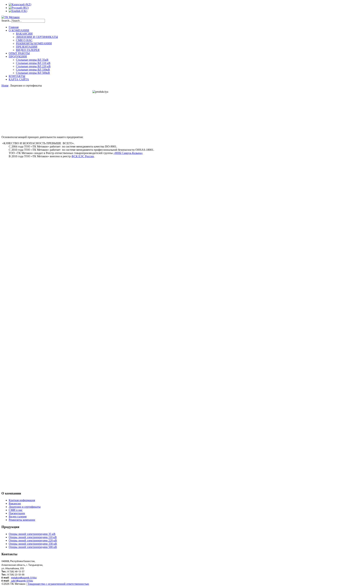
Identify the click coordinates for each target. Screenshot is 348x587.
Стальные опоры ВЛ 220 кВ (33, 66)
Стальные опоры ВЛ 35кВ (32, 59)
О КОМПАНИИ (19, 30)
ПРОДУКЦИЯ (18, 56)
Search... (6, 20)
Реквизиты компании (22, 519)
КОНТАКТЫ (17, 76)
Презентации (17, 513)
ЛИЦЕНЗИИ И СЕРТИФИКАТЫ (37, 36)
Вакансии (15, 503)
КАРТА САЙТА (19, 79)
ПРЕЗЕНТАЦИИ (26, 46)
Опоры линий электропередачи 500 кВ (33, 547)
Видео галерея (17, 516)
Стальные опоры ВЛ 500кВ (33, 72)
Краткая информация (22, 500)
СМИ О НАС (24, 40)
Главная (13, 27)
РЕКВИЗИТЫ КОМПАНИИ (34, 43)
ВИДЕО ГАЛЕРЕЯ (28, 50)
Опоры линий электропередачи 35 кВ (32, 533)
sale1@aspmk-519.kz (22, 580)
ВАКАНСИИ (24, 33)
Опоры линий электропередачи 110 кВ (33, 537)
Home (5, 85)
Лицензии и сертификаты (25, 506)
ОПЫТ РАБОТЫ (19, 53)
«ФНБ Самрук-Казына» (128, 153)
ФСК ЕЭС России (82, 156)
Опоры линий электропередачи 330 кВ (33, 543)
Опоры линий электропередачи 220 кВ (33, 540)
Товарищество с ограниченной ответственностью (58, 583)
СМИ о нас (15, 510)
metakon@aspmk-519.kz (24, 577)
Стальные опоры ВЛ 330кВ (33, 69)
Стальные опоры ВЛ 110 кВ (33, 63)
